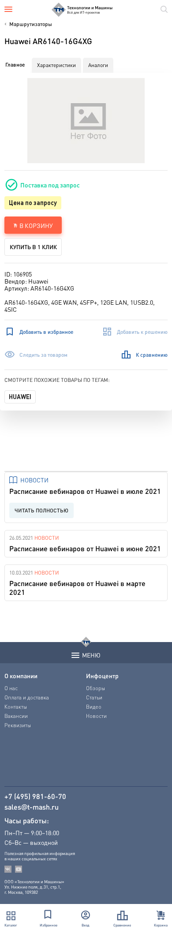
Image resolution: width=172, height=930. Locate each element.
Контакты (15, 706)
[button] (86, 120)
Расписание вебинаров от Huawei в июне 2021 (85, 548)
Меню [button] (91, 655)
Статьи (94, 697)
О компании (20, 676)
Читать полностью (41, 510)
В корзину (36, 225)
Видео (93, 706)
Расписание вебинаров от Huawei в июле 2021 (85, 491)
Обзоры (95, 688)
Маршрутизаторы (30, 24)
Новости (34, 480)
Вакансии (16, 716)
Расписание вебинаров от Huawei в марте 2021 (77, 588)
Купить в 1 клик (33, 246)
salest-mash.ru (31, 807)
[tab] (15, 65)
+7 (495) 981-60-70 (35, 796)
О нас (11, 688)
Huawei (20, 396)
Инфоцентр (102, 676)
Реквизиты (17, 725)
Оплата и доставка (26, 697)
